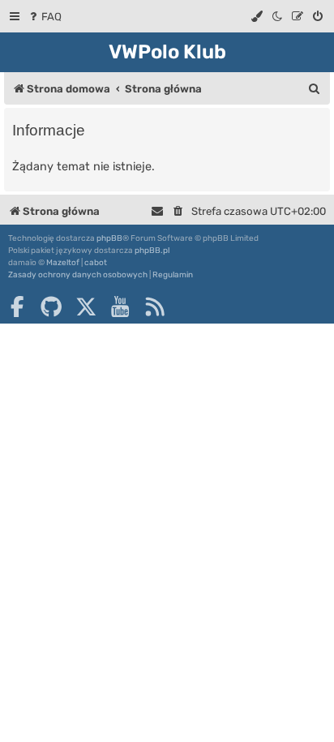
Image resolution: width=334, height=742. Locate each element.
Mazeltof (62, 263)
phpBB (109, 238)
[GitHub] (51, 306)
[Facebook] (17, 306)
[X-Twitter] (85, 306)
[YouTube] (120, 306)
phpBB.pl (152, 250)
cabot (95, 263)
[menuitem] (44, 16)
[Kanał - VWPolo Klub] (154, 306)
